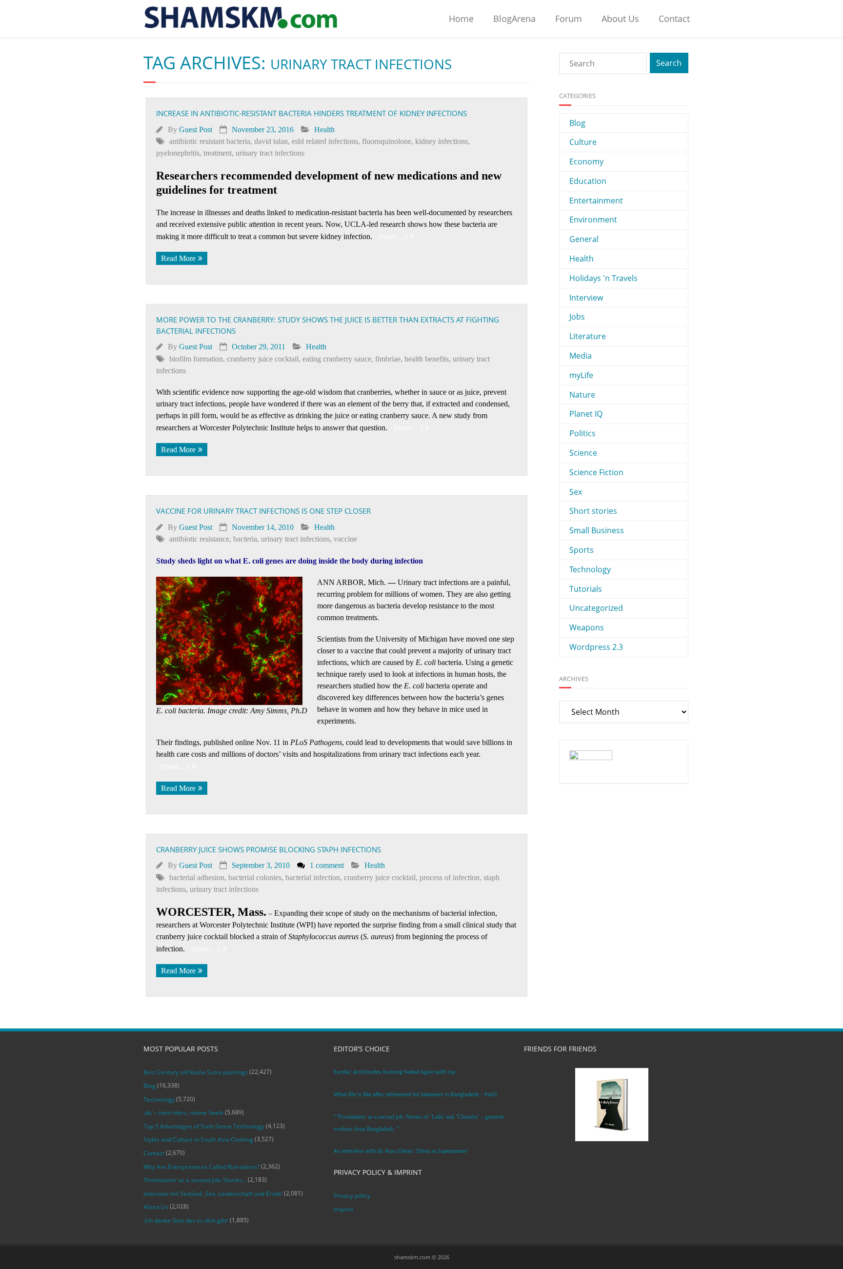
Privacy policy (352, 1195)
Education (587, 181)
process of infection (450, 877)
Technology (590, 569)
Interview (586, 297)
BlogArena (514, 18)
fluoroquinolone (386, 141)
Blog (577, 123)
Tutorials (585, 589)
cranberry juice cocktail (263, 359)
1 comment (327, 865)
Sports (581, 549)
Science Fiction (596, 472)
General (584, 239)
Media (580, 355)
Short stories (593, 510)
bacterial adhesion (196, 877)
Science (583, 452)
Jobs (577, 316)
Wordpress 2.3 (596, 647)
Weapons (586, 627)
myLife (581, 375)
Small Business (596, 530)
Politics (582, 433)
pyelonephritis (178, 153)
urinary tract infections (270, 153)
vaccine (345, 539)
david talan (271, 141)
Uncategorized (596, 608)
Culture (583, 142)
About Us (620, 18)
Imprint (343, 1209)
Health (324, 129)
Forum (568, 18)
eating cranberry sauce (336, 359)
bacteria (245, 539)
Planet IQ (585, 413)
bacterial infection (312, 877)
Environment (593, 219)
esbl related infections (325, 141)
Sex (575, 491)
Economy (586, 161)
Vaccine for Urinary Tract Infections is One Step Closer (263, 511)
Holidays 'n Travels (603, 278)
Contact (674, 18)
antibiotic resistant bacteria (209, 141)
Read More (178, 258)
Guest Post (195, 129)
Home (461, 18)
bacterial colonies (254, 877)
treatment (217, 153)
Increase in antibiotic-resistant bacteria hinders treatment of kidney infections (311, 113)
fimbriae (388, 359)
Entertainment (596, 200)
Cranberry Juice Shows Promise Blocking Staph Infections (268, 849)
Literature (587, 336)
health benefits (426, 359)
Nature (582, 394)
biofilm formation (196, 359)
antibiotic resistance (199, 539)
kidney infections (441, 141)
